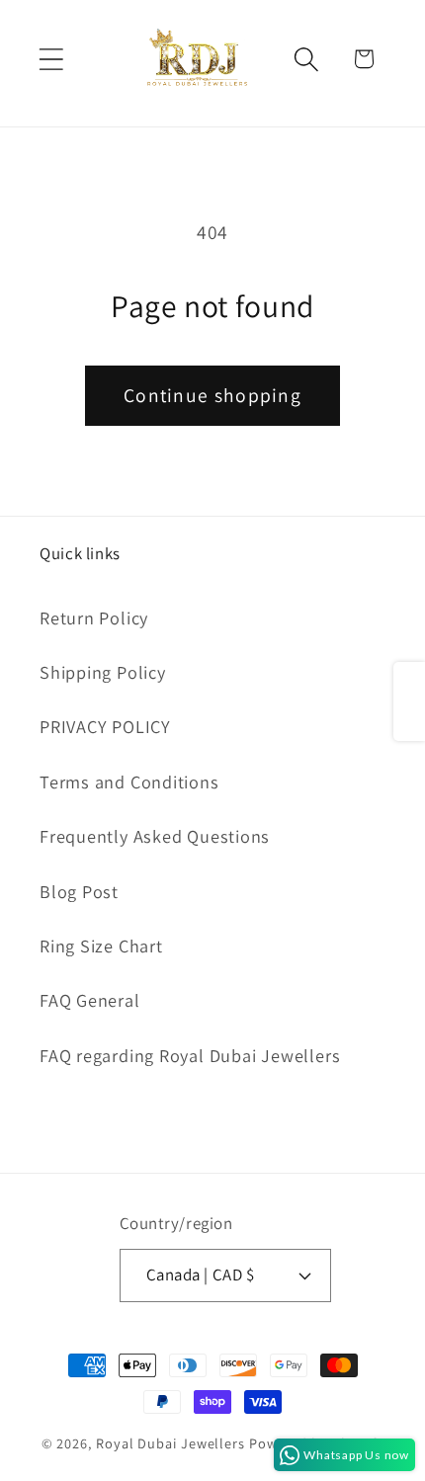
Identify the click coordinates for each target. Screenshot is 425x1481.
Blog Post (79, 891)
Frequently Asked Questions (155, 836)
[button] (51, 59)
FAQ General (90, 1000)
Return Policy (94, 617)
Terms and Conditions (129, 781)
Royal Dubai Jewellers (170, 1443)
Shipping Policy (103, 672)
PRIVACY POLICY (105, 726)
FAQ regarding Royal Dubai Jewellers (190, 1055)
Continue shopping (212, 395)
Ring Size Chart (101, 945)
